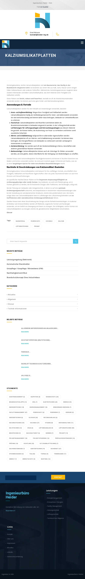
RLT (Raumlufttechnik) (49, 443)
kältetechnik (15, 428)
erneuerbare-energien (62, 407)
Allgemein (12, 299)
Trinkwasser (60, 454)
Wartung (45, 459)
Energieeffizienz (16, 407)
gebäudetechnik (16, 417)
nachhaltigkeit (33, 433)
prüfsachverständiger (65, 438)
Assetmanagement (17, 397)
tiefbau (44, 454)
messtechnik (15, 433)
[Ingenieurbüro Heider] (42, 20)
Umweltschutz (28, 459)
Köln (30, 428)
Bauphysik (35, 397)
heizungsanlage (50, 417)
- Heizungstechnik (52, 510)
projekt (63, 433)
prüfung (13, 443)
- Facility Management (54, 506)
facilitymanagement (18, 412)
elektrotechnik (50, 402)
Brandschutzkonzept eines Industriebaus (23, 277)
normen (49, 433)
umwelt (13, 459)
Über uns (10, 539)
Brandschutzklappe (18, 402)
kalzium (61, 221)
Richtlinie (29, 443)
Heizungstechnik (16, 422)
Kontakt (58, 477)
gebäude (70, 412)
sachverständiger (17, 448)
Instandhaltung (66, 422)
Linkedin (10, 552)
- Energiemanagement (54, 498)
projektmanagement (18, 438)
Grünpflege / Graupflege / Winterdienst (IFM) (25, 268)
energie (67, 402)
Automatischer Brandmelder (18, 264)
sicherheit (56, 448)
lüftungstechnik (22, 226)
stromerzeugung (16, 454)
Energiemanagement (38, 407)
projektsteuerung (41, 438)
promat (37, 226)
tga (32, 454)
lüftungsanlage (46, 428)
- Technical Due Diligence (55, 518)
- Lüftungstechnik (52, 514)
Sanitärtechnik (37, 448)
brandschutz (52, 397)
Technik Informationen (17, 308)
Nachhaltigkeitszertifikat (17, 273)
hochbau (49, 221)
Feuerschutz (35, 221)
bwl (34, 402)
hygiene (49, 422)
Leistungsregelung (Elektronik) (19, 259)
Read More (25, 332)
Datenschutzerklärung (15, 556)
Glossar (9, 212)
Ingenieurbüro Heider (17, 495)
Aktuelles (11, 294)
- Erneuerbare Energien (54, 502)
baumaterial (20, 221)
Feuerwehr (55, 412)
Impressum (11, 543)
